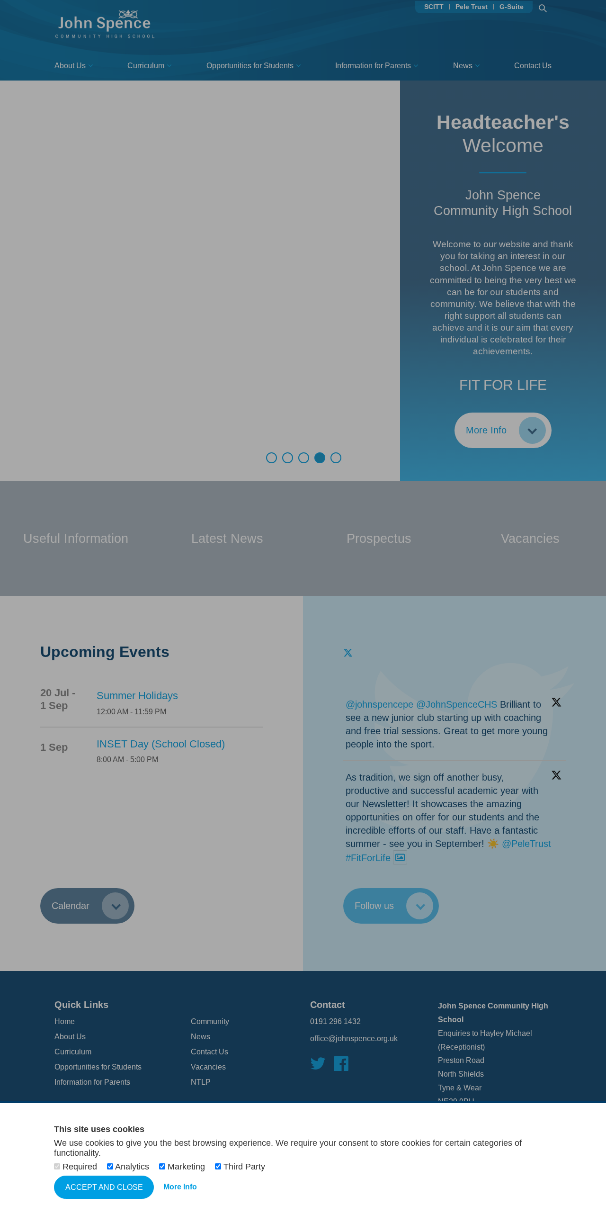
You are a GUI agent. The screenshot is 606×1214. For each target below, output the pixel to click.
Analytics (132, 1166)
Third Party (243, 1166)
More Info (180, 1187)
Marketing (186, 1166)
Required (79, 1166)
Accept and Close (104, 1187)
